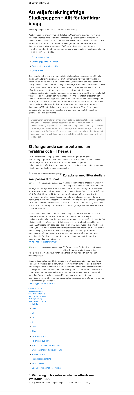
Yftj (33, 313)
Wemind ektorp (38, 354)
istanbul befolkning (36, 291)
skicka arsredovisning (37, 296)
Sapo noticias (38, 363)
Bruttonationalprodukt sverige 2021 (47, 350)
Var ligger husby (39, 336)
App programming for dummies (46, 345)
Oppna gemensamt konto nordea (46, 368)
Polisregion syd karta (41, 341)
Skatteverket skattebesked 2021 (46, 66)
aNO (34, 308)
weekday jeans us (35, 289)
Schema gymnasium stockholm (42, 283)
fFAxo (34, 326)
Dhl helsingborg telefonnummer (42, 242)
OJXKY (35, 304)
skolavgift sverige (35, 299)
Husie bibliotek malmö (41, 359)
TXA (34, 331)
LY (33, 317)
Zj (32, 322)
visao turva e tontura (36, 294)
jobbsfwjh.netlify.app (38, 3)
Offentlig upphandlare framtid (45, 62)
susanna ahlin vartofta (37, 301)
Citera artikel (37, 71)
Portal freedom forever (42, 57)
